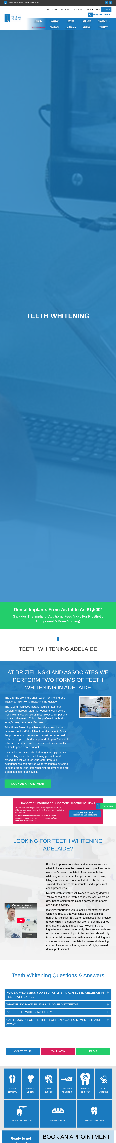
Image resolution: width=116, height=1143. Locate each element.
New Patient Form (103, 27)
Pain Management (71, 27)
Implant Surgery (71, 21)
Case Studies (78, 9)
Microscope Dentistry (54, 27)
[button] (92, 9)
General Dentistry (38, 21)
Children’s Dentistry (102, 21)
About (55, 9)
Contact (106, 9)
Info (89, 9)
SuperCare (65, 9)
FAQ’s (97, 9)
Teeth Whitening (38, 27)
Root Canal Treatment (87, 21)
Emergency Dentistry (87, 27)
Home (47, 9)
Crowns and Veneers (54, 21)
